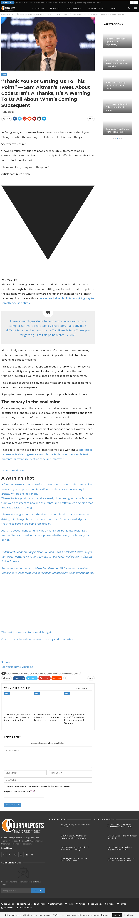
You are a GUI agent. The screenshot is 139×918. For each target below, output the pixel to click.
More (113, 8)
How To (123, 904)
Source (5, 662)
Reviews (110, 904)
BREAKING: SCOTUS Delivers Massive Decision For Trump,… (74, 837)
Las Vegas (39, 8)
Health (71, 904)
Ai (8, 673)
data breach (67, 673)
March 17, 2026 (66, 335)
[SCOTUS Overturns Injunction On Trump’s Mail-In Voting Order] (53, 850)
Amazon (24, 673)
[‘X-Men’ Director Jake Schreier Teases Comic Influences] (117, 125)
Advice (82, 904)
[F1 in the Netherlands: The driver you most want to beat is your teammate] (48, 702)
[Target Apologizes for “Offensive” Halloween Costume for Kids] (53, 827)
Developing (76, 8)
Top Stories (9, 904)
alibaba (15, 673)
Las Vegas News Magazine (17, 667)
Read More (6, 848)
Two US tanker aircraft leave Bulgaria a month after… (120, 848)
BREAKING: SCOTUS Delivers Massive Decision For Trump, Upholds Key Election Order (58, 2)
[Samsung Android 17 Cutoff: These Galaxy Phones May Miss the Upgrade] (78, 702)
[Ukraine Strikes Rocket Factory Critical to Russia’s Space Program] (117, 60)
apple (42, 673)
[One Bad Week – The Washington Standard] (100, 839)
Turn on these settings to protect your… (115, 85)
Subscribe (38, 891)
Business (41, 904)
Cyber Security (53, 673)
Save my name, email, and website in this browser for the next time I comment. (39, 786)
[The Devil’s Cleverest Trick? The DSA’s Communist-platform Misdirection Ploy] (100, 861)
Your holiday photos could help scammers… (116, 107)
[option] (117, 83)
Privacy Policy (25, 908)
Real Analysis (26, 904)
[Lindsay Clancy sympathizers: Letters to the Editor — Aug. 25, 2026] (100, 827)
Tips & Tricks (96, 904)
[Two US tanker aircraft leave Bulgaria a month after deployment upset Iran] (100, 850)
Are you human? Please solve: (16, 791)
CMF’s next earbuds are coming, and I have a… (116, 41)
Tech (4, 74)
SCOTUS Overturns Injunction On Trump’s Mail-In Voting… (75, 848)
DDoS (77, 673)
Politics (57, 8)
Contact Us (9, 908)
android (34, 673)
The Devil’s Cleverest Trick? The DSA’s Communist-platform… (121, 859)
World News (97, 8)
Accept (117, 915)
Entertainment (56, 904)
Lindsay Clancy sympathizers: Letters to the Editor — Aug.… (120, 825)
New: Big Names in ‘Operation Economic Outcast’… (74, 859)
